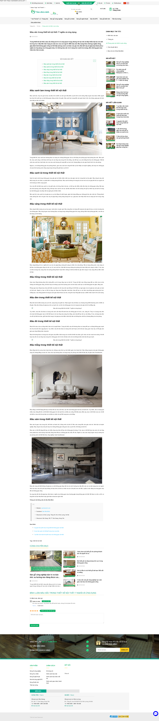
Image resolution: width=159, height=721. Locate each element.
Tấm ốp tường (116, 19)
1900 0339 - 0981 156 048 (74, 703)
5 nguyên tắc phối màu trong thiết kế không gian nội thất (49, 527)
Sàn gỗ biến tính (105, 19)
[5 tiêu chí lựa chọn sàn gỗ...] (110, 138)
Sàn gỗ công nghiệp (56, 19)
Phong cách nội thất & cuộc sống (117, 43)
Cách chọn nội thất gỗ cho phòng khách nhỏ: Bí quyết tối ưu (89, 552)
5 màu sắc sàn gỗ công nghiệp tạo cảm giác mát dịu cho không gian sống (89, 581)
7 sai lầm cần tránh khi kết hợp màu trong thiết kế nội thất (122, 107)
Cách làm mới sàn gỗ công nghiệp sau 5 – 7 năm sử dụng (122, 78)
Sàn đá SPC (94, 19)
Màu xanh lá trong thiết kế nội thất (53, 67)
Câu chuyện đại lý (113, 47)
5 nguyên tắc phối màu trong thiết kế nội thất (122, 122)
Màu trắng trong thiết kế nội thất (53, 80)
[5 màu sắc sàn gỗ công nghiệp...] (69, 583)
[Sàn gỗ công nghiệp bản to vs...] (46, 561)
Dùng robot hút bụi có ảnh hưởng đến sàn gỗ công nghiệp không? (122, 93)
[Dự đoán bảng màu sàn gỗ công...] (110, 146)
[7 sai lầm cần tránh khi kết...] (110, 108)
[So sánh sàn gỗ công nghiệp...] (110, 71)
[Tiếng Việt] (124, 3)
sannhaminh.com (45, 508)
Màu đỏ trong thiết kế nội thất (52, 78)
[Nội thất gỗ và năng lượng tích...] (69, 564)
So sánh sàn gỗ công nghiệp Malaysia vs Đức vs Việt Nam (122, 71)
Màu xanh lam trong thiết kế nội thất (54, 64)
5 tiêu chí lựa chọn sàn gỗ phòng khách (122, 137)
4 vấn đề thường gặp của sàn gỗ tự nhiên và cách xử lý (122, 130)
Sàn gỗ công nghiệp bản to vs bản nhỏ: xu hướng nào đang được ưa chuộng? (44, 576)
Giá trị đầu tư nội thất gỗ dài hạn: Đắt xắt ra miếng (90, 571)
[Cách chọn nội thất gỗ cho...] (69, 554)
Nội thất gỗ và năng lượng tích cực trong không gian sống (90, 562)
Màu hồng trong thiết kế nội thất (53, 72)
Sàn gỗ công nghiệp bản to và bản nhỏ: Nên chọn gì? (122, 86)
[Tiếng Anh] (128, 3)
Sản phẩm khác (36, 22)
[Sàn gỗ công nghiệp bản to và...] (110, 87)
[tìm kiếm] (91, 9)
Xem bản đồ (36, 705)
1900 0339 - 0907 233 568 (41, 703)
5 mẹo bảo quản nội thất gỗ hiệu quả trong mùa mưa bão (122, 115)
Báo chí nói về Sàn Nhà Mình (115, 51)
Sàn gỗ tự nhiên (69, 19)
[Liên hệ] (155, 713)
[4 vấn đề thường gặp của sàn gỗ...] (110, 131)
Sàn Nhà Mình (46, 511)
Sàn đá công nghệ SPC (36, 679)
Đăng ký (124, 650)
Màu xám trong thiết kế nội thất (53, 83)
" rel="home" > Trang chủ (39, 19)
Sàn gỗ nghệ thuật (82, 19)
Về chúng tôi (49, 671)
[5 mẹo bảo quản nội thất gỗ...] (110, 116)
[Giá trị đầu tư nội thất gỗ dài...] (69, 573)
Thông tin (110, 39)
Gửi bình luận (34, 625)
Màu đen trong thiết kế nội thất (53, 75)
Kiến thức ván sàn (113, 35)
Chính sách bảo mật (51, 674)
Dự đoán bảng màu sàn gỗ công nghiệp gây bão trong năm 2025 (122, 145)
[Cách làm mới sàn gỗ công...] (110, 79)
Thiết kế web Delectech (36, 717)
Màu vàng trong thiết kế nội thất (53, 69)
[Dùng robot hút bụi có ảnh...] (110, 94)
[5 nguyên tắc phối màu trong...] (110, 123)
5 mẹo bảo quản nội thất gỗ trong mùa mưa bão (46, 531)
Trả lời (34, 605)
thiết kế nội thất (37, 541)
